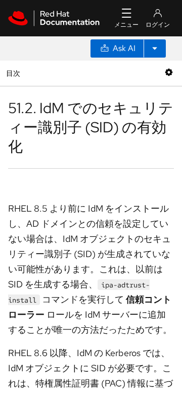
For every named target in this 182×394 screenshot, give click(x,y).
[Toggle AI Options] (155, 48)
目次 (14, 73)
